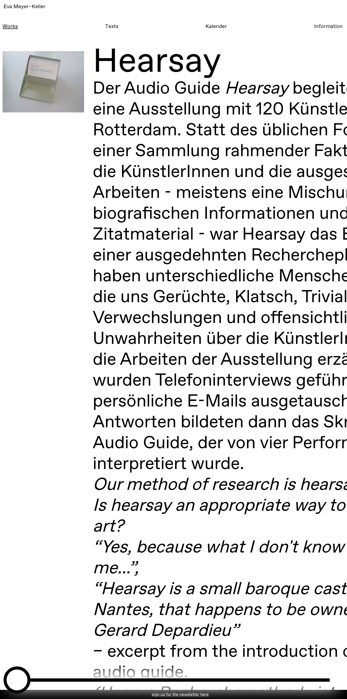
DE (330, 17)
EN (299, 17)
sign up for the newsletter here (160, 695)
